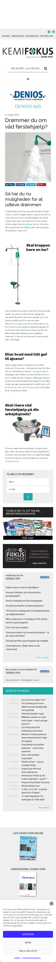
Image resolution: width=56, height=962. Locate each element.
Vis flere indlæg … (42, 657)
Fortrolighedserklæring (31, 958)
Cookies (17, 958)
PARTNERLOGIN (46, 36)
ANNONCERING (18, 36)
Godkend (28, 934)
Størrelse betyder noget (33, 713)
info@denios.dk (12, 461)
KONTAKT (6, 36)
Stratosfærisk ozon (31, 786)
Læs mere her (39, 563)
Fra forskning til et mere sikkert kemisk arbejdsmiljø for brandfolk (34, 707)
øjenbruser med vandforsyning (20, 387)
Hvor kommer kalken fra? (33, 700)
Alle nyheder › (44, 808)
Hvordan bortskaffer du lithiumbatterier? (25, 606)
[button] (51, 903)
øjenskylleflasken (40, 371)
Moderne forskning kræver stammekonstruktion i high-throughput (34, 737)
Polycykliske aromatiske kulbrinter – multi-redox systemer (33, 748)
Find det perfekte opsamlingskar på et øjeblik (27, 641)
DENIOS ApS (28, 106)
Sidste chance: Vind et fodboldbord (22, 587)
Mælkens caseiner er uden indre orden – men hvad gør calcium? (34, 720)
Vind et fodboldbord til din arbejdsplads (24, 601)
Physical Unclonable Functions (36, 782)
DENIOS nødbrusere (17, 324)
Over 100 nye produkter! (17, 627)
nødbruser (28, 224)
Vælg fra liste (28, 951)
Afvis (28, 942)
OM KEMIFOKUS (32, 36)
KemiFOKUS (28, 53)
